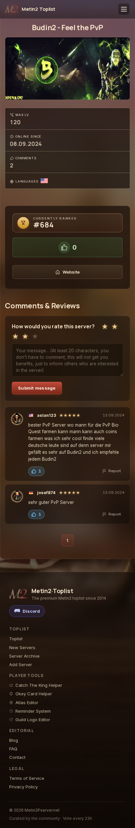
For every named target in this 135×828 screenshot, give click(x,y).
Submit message (37, 388)
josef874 (46, 492)
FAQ (13, 748)
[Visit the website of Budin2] (67, 68)
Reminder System (33, 711)
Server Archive (24, 656)
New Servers (22, 647)
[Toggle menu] (124, 9)
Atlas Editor (26, 702)
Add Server (20, 664)
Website (71, 272)
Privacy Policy (23, 786)
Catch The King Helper (38, 685)
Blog (13, 740)
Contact (17, 757)
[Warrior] (17, 419)
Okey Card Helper (33, 693)
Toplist (16, 638)
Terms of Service (26, 778)
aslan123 (46, 415)
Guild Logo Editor (32, 719)
